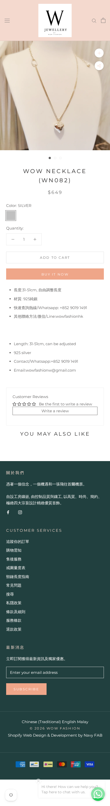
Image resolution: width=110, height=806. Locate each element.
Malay (82, 721)
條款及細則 (15, 611)
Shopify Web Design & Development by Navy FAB (55, 735)
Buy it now (55, 274)
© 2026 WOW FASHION (55, 728)
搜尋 (10, 594)
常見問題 (13, 585)
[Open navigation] (7, 20)
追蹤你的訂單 (17, 541)
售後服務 (13, 559)
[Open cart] (103, 20)
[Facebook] (8, 512)
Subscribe (26, 689)
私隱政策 (13, 602)
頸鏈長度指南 (17, 576)
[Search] (94, 20)
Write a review (55, 410)
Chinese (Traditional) (41, 721)
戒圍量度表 (15, 567)
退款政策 (13, 629)
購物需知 (13, 550)
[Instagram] (20, 512)
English (69, 721)
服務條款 (13, 620)
